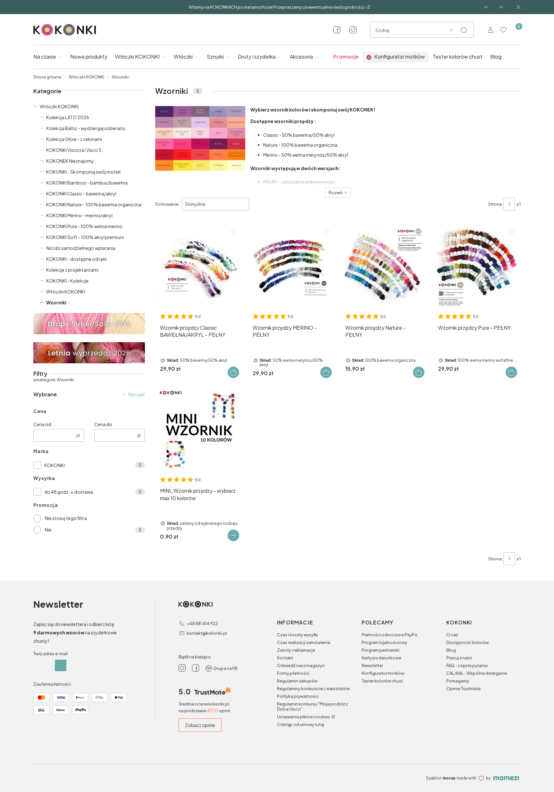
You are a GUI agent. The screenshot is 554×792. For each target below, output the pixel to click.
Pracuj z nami (459, 657)
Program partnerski (380, 650)
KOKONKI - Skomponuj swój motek (83, 172)
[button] (463, 30)
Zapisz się (60, 665)
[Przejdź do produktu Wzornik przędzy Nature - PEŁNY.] (384, 267)
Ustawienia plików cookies (304, 716)
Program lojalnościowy (384, 642)
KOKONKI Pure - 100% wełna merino (84, 226)
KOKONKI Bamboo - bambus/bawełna (87, 183)
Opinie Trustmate (463, 688)
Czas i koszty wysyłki (297, 634)
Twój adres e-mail (50, 653)
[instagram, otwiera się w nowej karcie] (353, 30)
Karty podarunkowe (381, 657)
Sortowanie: (167, 204)
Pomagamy (457, 680)
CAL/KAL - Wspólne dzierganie (476, 673)
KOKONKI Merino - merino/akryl (79, 215)
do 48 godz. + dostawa (68, 492)
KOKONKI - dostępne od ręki (76, 259)
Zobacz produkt (233, 535)
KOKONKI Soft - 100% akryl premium (85, 237)
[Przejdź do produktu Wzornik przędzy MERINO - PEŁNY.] (291, 267)
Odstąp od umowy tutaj (300, 724)
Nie (48, 529)
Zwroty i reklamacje (296, 650)
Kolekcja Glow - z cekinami (74, 139)
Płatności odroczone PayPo (389, 634)
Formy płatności (293, 673)
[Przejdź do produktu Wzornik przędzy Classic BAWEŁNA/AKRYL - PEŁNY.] (198, 267)
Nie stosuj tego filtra (66, 518)
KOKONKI (54, 465)
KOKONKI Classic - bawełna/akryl (81, 193)
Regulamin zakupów (297, 680)
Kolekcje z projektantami (72, 270)
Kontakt (285, 657)
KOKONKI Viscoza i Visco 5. (74, 150)
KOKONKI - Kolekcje (67, 281)
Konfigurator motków (383, 673)
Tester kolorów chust (382, 680)
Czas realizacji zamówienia (303, 642)
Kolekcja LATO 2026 (67, 117)
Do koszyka (233, 372)
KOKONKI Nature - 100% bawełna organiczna (93, 204)
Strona (495, 204)
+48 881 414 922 (202, 623)
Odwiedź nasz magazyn (301, 665)
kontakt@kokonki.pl (207, 633)
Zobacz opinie (200, 725)
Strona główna (47, 77)
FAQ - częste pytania (467, 665)
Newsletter (372, 665)
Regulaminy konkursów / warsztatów (313, 688)
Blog (451, 650)
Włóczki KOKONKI (86, 77)
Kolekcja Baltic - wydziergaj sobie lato (85, 128)
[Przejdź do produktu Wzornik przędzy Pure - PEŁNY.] (476, 267)
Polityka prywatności (298, 696)
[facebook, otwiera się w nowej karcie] (337, 30)
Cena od (42, 424)
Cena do (103, 424)
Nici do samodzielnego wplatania (80, 248)
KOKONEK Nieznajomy (70, 161)
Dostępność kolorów (467, 642)
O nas (452, 634)
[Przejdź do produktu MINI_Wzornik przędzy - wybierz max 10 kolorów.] (198, 430)
